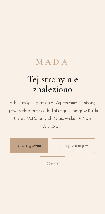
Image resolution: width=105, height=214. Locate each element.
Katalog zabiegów (73, 145)
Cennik (52, 163)
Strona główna (29, 145)
